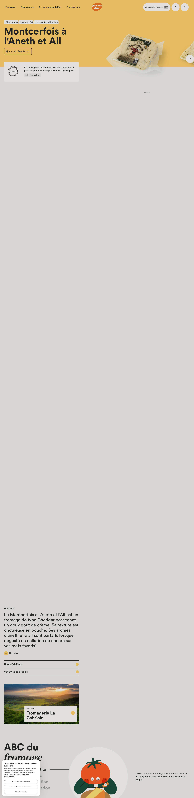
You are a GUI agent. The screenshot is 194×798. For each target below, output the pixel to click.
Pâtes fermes (11, 22)
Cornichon (35, 75)
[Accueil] (97, 7)
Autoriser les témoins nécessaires (21, 787)
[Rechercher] (175, 7)
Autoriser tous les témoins (21, 781)
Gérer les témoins (21, 792)
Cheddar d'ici (26, 22)
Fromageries (27, 7)
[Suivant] (190, 59)
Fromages (10, 7)
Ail (26, 75)
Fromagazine (73, 7)
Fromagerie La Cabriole (46, 22)
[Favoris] (185, 7)
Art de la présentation (50, 7)
